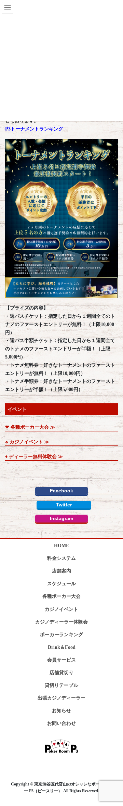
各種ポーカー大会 (61, 596)
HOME (61, 545)
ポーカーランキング (61, 634)
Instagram (61, 518)
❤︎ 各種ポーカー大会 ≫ (30, 427)
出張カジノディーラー (61, 698)
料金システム (61, 558)
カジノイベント (61, 609)
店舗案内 (61, 571)
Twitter (64, 504)
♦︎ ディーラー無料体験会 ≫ (34, 456)
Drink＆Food (62, 647)
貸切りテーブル (61, 685)
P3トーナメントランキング (34, 128)
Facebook (61, 490)
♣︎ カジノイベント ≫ (27, 441)
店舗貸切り (61, 672)
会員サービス (61, 660)
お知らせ (61, 710)
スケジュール (61, 583)
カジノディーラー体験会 (61, 622)
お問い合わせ (61, 723)
